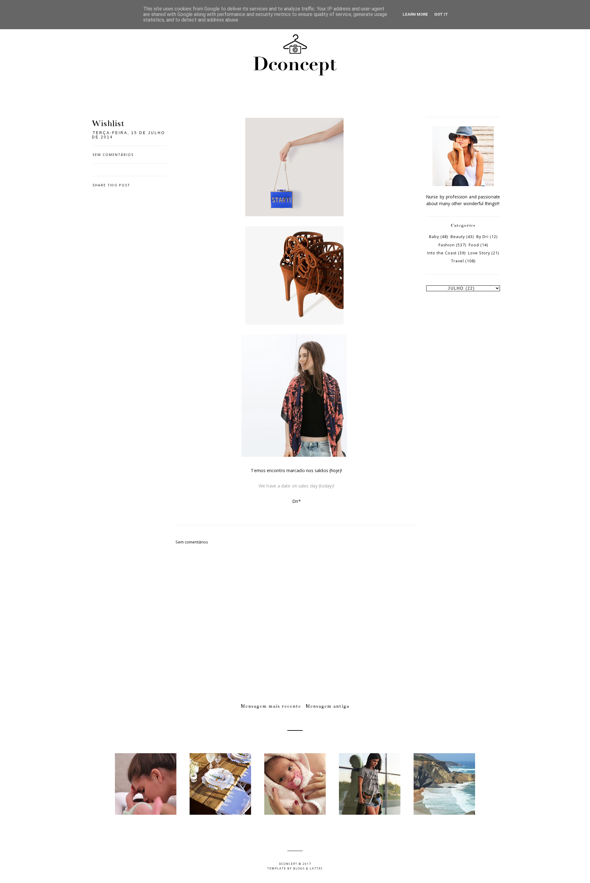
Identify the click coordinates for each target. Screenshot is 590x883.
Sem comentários (113, 154)
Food (474, 245)
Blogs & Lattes (308, 868)
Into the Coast (442, 253)
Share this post (111, 185)
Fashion (447, 245)
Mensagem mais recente (271, 706)
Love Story (479, 253)
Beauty (457, 236)
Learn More (415, 14)
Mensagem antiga (327, 706)
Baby (434, 236)
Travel (457, 261)
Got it (441, 14)
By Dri (482, 236)
